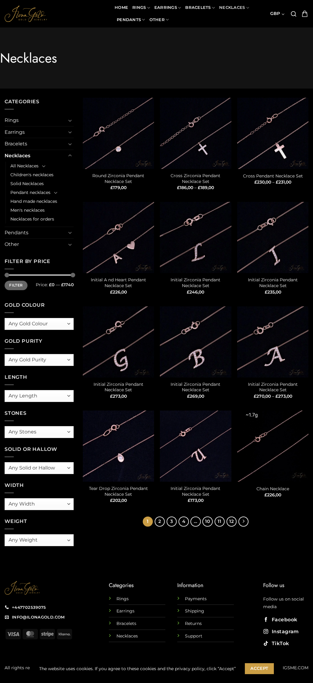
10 (207, 521)
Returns (193, 623)
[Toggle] (70, 120)
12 (231, 521)
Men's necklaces (27, 210)
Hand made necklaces (33, 201)
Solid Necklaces (27, 183)
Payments (196, 598)
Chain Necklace (272, 488)
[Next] (243, 522)
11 (219, 521)
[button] (293, 14)
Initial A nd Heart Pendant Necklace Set (118, 282)
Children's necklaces (31, 174)
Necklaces (232, 7)
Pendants (129, 19)
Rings (139, 7)
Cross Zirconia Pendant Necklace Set (195, 178)
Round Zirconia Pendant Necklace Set (118, 178)
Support (193, 636)
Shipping (194, 611)
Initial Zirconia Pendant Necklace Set (195, 282)
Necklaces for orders (32, 219)
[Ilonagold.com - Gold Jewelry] (55, 13)
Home (121, 7)
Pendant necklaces (30, 192)
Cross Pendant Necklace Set (273, 176)
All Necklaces (24, 166)
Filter (16, 285)
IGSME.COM (295, 667)
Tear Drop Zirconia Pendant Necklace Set (118, 491)
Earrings (165, 7)
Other (157, 19)
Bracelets (198, 7)
